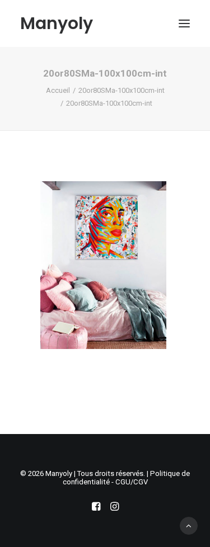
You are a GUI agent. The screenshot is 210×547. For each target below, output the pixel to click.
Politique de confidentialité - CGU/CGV (126, 477)
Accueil (58, 90)
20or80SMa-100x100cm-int (121, 90)
